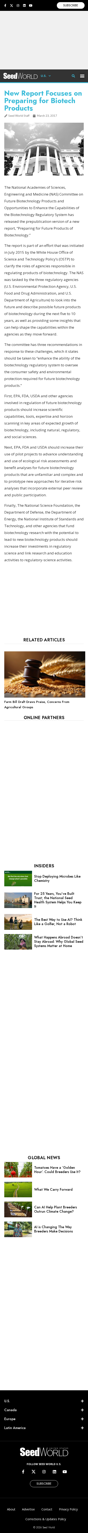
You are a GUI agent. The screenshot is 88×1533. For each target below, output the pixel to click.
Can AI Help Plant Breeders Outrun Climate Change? (55, 1209)
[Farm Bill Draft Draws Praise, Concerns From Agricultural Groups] (44, 696)
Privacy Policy (68, 1509)
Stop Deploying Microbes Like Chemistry (57, 878)
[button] (82, 75)
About (11, 1509)
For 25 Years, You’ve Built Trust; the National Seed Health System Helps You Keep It (57, 900)
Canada (10, 1410)
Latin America (15, 1427)
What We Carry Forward (53, 1189)
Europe (9, 1418)
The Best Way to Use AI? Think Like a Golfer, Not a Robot (58, 921)
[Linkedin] (24, 6)
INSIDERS (44, 866)
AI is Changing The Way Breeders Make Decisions (53, 1229)
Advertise (28, 1509)
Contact (46, 1509)
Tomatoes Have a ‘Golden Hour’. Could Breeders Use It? (57, 1169)
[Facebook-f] (5, 6)
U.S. (44, 75)
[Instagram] (18, 6)
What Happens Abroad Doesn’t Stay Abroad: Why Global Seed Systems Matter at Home (58, 941)
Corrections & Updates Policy (45, 1519)
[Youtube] (31, 6)
